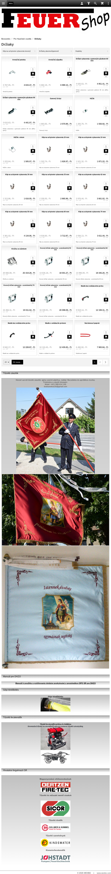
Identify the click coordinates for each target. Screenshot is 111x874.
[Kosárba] (33, 74)
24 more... (17, 362)
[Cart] (102, 3)
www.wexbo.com (104, 873)
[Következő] (105, 362)
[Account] (82, 3)
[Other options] (108, 3)
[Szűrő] (88, 3)
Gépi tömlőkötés (55, 697)
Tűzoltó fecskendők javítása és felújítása (55, 724)
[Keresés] (95, 3)
